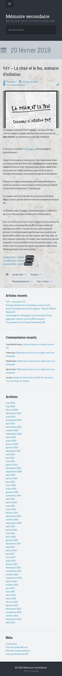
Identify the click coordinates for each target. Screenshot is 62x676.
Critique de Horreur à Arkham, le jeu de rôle (28, 305)
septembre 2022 (14, 433)
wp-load (35, 671)
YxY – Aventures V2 (15, 301)
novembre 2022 (13, 427)
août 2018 (10, 526)
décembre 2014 (13, 608)
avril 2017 (11, 557)
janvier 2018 (12, 540)
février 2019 (12, 512)
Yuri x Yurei (45, 281)
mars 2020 (11, 488)
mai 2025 (10, 406)
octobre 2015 (12, 584)
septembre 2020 (14, 471)
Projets (36, 274)
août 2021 (10, 454)
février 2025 (12, 409)
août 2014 (10, 622)
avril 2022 (11, 437)
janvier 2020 (12, 492)
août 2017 (10, 547)
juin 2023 (10, 423)
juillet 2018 (11, 529)
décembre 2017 (13, 543)
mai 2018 (10, 533)
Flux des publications (17, 647)
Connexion (11, 643)
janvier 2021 (12, 464)
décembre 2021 (13, 451)
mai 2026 (10, 403)
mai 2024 (10, 416)
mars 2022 (11, 440)
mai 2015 (10, 591)
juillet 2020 (11, 478)
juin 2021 (10, 457)
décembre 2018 (13, 516)
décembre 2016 (13, 567)
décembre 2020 (13, 468)
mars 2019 (11, 509)
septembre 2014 (14, 619)
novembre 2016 (13, 571)
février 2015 (12, 602)
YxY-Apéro (29, 149)
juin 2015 (10, 588)
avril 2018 (11, 536)
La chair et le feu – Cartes (12, 264)
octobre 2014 (12, 615)
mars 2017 (11, 560)
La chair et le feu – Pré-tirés (13, 260)
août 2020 (10, 475)
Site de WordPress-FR (17, 654)
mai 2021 (10, 461)
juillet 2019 (11, 502)
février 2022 (12, 444)
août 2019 (10, 499)
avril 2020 (11, 485)
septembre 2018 (14, 523)
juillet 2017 (11, 550)
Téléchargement (22, 281)
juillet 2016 (11, 581)
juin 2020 (10, 481)
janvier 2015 (12, 605)
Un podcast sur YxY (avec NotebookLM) (25, 322)
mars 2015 (11, 598)
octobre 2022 (12, 430)
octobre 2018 (12, 519)
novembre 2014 (13, 612)
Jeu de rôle (19, 274)
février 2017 (12, 564)
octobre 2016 (12, 574)
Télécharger (29, 257)
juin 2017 (10, 553)
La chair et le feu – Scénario (13, 257)
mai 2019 (10, 505)
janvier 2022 (12, 447)
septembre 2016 (14, 578)
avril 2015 (11, 595)
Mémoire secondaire (27, 16)
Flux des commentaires (18, 650)
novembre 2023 (13, 420)
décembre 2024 (13, 413)
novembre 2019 (13, 495)
